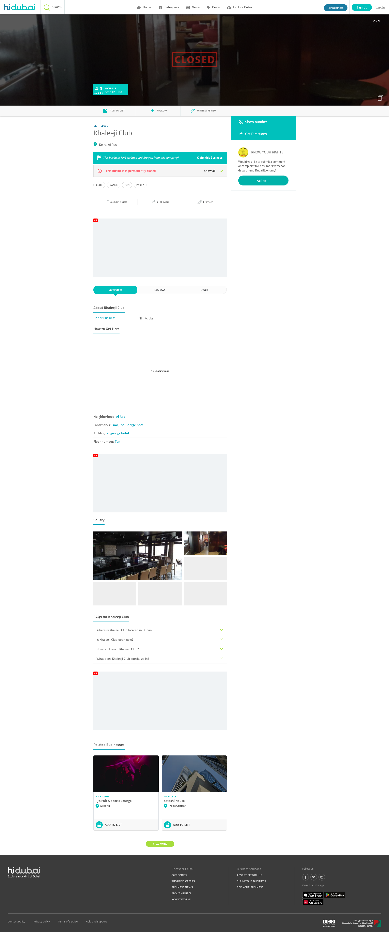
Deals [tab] (204, 290)
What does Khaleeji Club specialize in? (122, 658)
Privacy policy (41, 921)
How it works (181, 899)
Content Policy (16, 921)
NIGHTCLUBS (102, 796)
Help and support (96, 921)
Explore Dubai (242, 7)
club (99, 185)
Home (146, 7)
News (195, 7)
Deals (215, 7)
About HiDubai (181, 893)
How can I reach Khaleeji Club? (117, 649)
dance (113, 185)
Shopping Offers (183, 881)
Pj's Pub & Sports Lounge (114, 801)
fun (127, 185)
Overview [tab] (115, 290)
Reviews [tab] (160, 290)
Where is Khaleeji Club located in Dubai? (124, 630)
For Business (336, 7)
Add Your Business (250, 887)
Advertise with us (249, 875)
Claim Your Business (251, 881)
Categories (171, 7)
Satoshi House (174, 801)
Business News (182, 887)
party (140, 185)
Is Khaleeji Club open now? (114, 639)
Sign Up (362, 7)
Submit (263, 180)
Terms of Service (68, 921)
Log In (380, 7)
